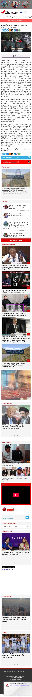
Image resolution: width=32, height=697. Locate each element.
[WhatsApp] (19, 30)
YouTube (13, 162)
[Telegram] (3, 30)
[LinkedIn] (15, 30)
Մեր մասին (20, 671)
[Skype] (5, 30)
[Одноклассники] (10, 30)
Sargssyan (19, 695)
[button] (3, 182)
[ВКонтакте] (7, 30)
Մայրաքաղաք (7, 596)
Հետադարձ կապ (9, 671)
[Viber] (17, 30)
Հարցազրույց (7, 531)
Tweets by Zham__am (7, 569)
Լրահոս (5, 201)
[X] (12, 30)
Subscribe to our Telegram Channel (8, 517)
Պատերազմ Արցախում (16, 20)
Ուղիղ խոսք (6, 167)
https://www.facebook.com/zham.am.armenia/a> (19, 685)
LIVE (3, 484)
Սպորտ (4, 632)
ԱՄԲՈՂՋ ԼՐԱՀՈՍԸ (16, 240)
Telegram (14, 157)
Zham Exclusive (6, 442)
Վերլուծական (7, 403)
